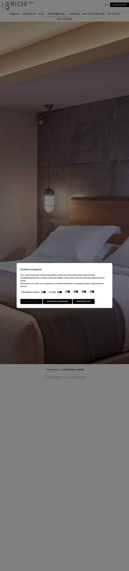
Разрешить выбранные (57, 301)
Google (52, 292)
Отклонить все (31, 301)
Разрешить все (84, 301)
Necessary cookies (31, 292)
